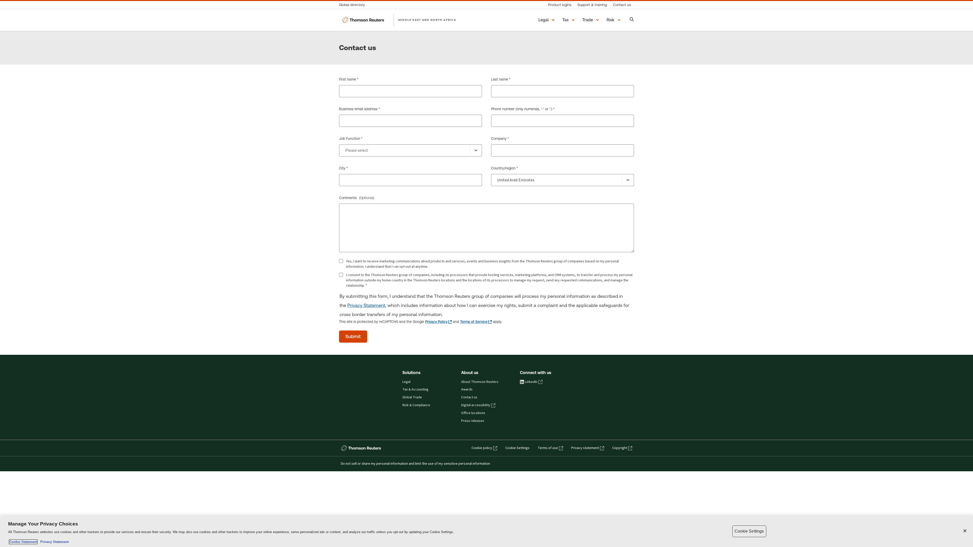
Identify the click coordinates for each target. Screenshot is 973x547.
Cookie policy (482, 448)
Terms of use (548, 448)
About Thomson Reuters (479, 382)
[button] (547, 20)
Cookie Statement (23, 542)
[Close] (964, 530)
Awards (467, 389)
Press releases (472, 421)
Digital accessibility (475, 405)
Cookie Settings (517, 448)
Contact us (469, 397)
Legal (406, 382)
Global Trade (412, 397)
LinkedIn (531, 382)
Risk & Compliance (416, 405)
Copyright (619, 448)
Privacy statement (585, 448)
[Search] (632, 20)
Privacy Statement (366, 305)
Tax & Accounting (415, 389)
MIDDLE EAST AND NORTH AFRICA (427, 20)
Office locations (473, 413)
